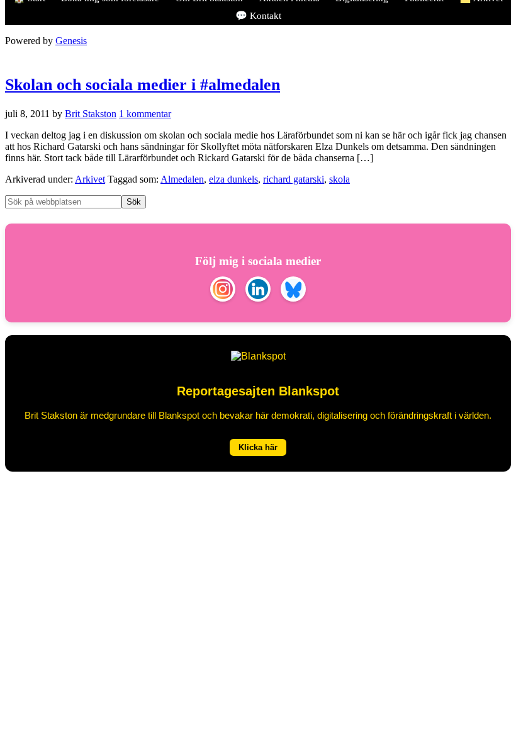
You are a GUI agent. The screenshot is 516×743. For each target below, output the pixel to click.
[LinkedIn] (258, 290)
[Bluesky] (293, 290)
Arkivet (90, 179)
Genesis (71, 40)
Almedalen (182, 179)
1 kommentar (145, 113)
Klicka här (258, 447)
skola (339, 179)
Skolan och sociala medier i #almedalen (142, 85)
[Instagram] (222, 290)
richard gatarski (293, 179)
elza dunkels (233, 179)
